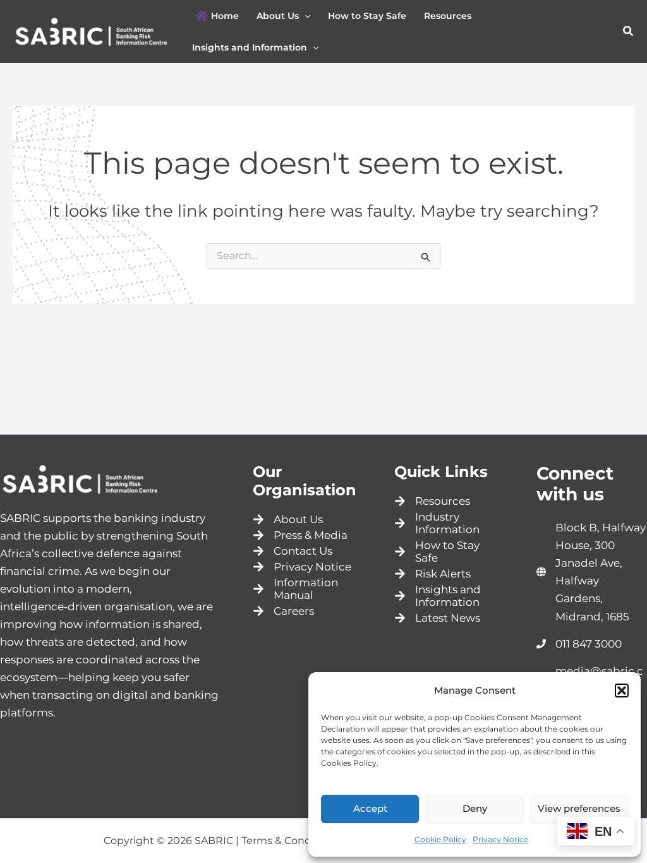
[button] (621, 690)
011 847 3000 (588, 643)
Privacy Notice (500, 839)
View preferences (579, 808)
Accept (370, 808)
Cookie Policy (440, 839)
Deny (475, 808)
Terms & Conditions (290, 841)
